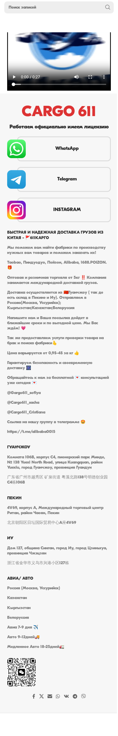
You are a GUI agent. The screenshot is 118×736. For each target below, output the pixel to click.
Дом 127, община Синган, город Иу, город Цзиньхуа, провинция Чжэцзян (57, 551)
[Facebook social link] (33, 696)
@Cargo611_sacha (23, 403)
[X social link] (41, 696)
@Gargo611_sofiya (24, 393)
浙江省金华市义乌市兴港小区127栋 (38, 563)
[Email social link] (50, 696)
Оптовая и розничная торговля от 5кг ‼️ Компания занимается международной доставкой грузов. (56, 280)
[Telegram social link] (75, 696)
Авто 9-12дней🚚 (23, 637)
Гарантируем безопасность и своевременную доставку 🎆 (49, 365)
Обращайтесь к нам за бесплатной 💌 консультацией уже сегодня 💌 (58, 380)
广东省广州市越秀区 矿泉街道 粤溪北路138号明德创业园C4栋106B (57, 480)
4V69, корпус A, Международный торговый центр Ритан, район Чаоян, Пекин (55, 510)
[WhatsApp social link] (58, 696)
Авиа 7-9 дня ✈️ (22, 627)
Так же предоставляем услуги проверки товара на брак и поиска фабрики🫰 (55, 340)
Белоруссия (18, 618)
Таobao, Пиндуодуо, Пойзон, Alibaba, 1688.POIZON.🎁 (57, 265)
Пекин (14, 498)
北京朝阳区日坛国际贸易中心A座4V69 (41, 523)
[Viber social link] (83, 696)
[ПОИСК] (108, 7)
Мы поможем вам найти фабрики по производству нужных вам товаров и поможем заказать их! (56, 250)
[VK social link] (66, 696)
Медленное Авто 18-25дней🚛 (35, 647)
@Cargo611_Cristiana (26, 412)
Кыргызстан (19, 608)
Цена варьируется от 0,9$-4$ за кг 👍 (43, 353)
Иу (10, 538)
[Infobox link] (59, 148)
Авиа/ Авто (20, 578)
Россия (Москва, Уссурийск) (33, 588)
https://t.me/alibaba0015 (31, 432)
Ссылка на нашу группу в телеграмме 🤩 (46, 422)
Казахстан (17, 598)
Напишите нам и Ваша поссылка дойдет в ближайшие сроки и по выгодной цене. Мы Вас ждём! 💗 (52, 323)
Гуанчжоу (18, 447)
